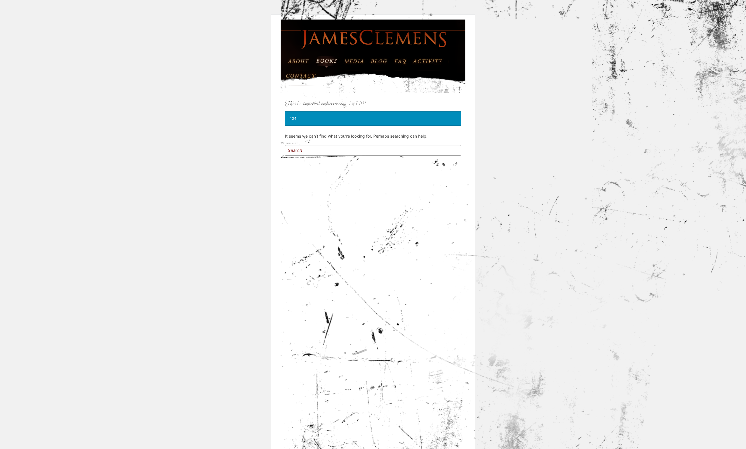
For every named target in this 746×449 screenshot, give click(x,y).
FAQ (403, 59)
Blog (380, 59)
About (299, 59)
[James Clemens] (373, 38)
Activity (431, 59)
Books (326, 59)
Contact (304, 74)
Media (353, 59)
